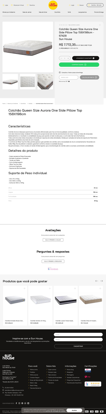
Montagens (70, 375)
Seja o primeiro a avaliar (53, 240)
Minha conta (34, 369)
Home (3, 103)
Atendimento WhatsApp (84, 58)
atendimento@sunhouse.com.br (14, 390)
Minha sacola (34, 375)
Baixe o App (33, 383)
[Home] (8, 357)
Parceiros (51, 383)
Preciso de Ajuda (53, 380)
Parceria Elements (35, 388)
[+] (68, 58)
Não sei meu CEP (63, 81)
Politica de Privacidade (55, 377)
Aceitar (74, 410)
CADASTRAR (78, 346)
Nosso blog (70, 369)
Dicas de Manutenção (36, 380)
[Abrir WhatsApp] (101, 409)
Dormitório (23, 103)
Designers (70, 372)
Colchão (30, 103)
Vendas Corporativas (73, 377)
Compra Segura (34, 377)
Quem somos (52, 369)
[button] (80, 5)
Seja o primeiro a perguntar (53, 261)
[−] (61, 58)
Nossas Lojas (52, 372)
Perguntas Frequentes (73, 380)
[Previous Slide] (96, 281)
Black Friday (33, 385)
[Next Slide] (101, 281)
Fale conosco (52, 375)
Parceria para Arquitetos (74, 383)
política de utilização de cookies (55, 411)
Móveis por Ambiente (13, 103)
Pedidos (32, 372)
